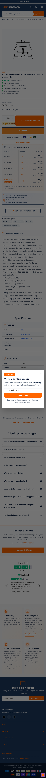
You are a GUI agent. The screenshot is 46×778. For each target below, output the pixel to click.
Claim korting (23, 395)
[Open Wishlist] (43, 775)
